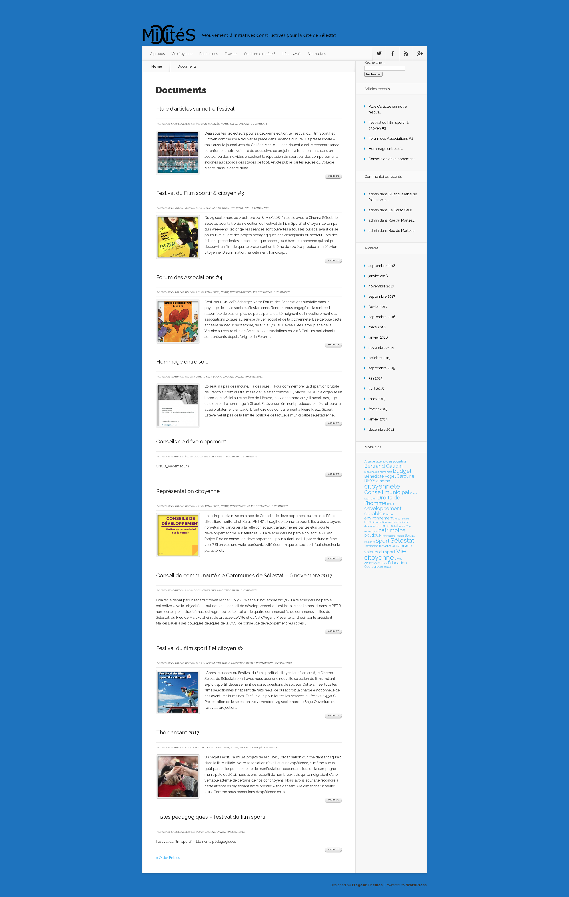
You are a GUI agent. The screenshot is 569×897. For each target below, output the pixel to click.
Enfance (388, 514)
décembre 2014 (381, 429)
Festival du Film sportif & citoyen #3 (200, 193)
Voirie (384, 563)
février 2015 (378, 409)
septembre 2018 (382, 266)
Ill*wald (405, 518)
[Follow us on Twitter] (379, 53)
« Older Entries (168, 858)
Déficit (390, 504)
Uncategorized (241, 292)
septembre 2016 (382, 317)
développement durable (383, 510)
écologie (371, 567)
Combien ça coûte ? (259, 53)
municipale (370, 531)
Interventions (240, 506)
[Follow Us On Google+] (419, 53)
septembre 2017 (382, 296)
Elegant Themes (367, 885)
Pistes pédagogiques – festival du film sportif (211, 817)
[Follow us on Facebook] (392, 53)
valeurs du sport (379, 552)
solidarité (369, 541)
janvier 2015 (378, 419)
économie (385, 567)
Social (410, 535)
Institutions (394, 522)
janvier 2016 (378, 337)
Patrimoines (208, 53)
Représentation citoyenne (188, 491)
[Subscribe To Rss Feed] (406, 53)
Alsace (369, 461)
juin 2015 (376, 378)
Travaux (231, 53)
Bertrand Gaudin (383, 466)
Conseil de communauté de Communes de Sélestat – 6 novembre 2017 (244, 575)
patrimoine (391, 530)
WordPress (416, 885)
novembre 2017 (381, 286)
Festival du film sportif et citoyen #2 (200, 648)
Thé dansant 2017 (177, 732)
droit (373, 498)
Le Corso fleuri (400, 210)
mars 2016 (377, 327)
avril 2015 (376, 388)
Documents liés (205, 456)
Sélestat (402, 540)
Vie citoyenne (182, 53)
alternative (382, 461)
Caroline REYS (180, 123)
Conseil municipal (386, 492)
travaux (385, 546)
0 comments (259, 123)
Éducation (397, 562)
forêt (397, 518)
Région (400, 535)
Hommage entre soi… (182, 361)
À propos (157, 53)
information (380, 522)
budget (402, 471)
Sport (382, 540)
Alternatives (317, 53)
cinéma (383, 481)
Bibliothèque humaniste (378, 472)
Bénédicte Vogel (380, 476)
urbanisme (402, 545)
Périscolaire (388, 535)
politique (372, 535)
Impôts (368, 522)
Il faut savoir (291, 53)
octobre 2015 (379, 358)
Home (156, 66)
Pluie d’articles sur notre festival (195, 108)
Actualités (211, 123)
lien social (388, 525)
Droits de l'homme (382, 500)
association (398, 461)
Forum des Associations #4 (189, 277)
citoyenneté (382, 486)
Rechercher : (374, 62)
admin (175, 376)
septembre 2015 (382, 368)
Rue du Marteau (402, 220)
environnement (379, 518)
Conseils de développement (191, 441)
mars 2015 (377, 399)
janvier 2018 (378, 276)
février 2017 (378, 307)
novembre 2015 (381, 347)
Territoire (371, 546)
